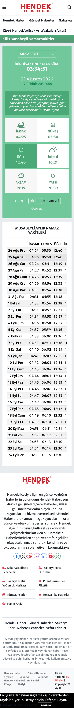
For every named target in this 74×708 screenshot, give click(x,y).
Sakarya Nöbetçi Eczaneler (15, 570)
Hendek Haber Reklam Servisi (21, 680)
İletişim (22, 684)
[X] (23, 556)
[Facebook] (16, 556)
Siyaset (8, 677)
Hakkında (42, 677)
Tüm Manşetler (17, 594)
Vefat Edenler (56, 628)
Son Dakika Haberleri (56, 594)
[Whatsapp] (57, 556)
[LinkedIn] (44, 556)
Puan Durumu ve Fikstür (52, 583)
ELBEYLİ (18, 201)
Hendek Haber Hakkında (18, 705)
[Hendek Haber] (37, 7)
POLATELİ (36, 208)
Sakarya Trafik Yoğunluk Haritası (14, 583)
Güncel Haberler (41, 20)
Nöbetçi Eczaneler (30, 628)
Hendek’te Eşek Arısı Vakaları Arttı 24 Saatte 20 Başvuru (37, 30)
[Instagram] (37, 556)
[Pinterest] (30, 556)
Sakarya (65, 20)
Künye (7, 684)
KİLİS (33, 201)
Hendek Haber (14, 20)
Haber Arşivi (15, 604)
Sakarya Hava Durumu (50, 570)
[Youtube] (51, 556)
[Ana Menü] (4, 7)
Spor (11, 628)
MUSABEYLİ (51, 201)
